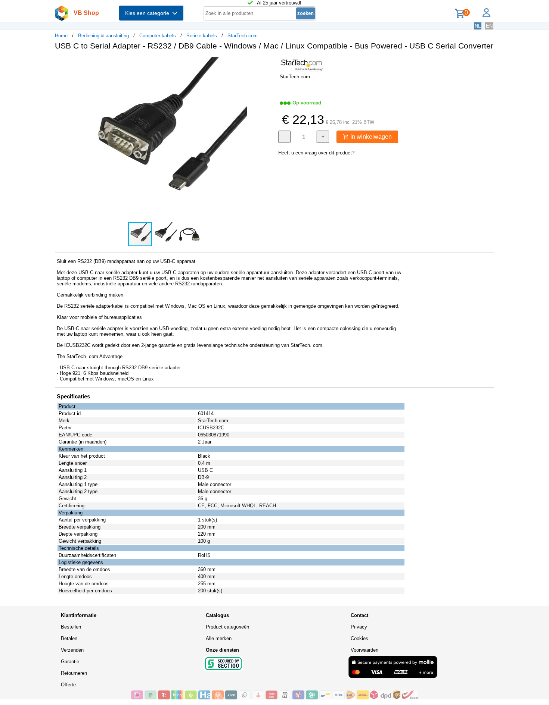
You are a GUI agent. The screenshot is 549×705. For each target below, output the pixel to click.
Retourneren (74, 673)
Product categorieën (227, 627)
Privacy (359, 627)
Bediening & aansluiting (103, 35)
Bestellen (71, 627)
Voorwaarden (364, 650)
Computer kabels (157, 35)
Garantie (70, 661)
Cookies (359, 638)
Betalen (69, 638)
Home (61, 35)
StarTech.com (242, 35)
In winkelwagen (370, 137)
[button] (268, 64)
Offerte (68, 684)
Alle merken (219, 638)
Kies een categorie (148, 13)
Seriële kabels (201, 35)
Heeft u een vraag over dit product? (316, 153)
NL (478, 26)
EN (489, 26)
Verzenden (72, 650)
